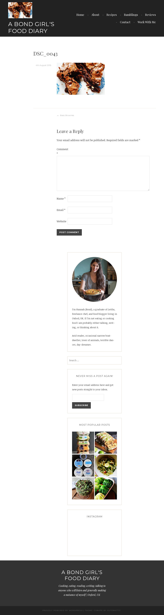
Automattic (114, 610)
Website (61, 221)
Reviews (150, 14)
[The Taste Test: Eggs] (83, 443)
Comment (62, 151)
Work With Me (147, 22)
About (95, 14)
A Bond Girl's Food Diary (31, 27)
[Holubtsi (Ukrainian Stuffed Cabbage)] (106, 488)
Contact (125, 22)
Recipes (112, 14)
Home (80, 14)
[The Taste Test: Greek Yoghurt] (83, 465)
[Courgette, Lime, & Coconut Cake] (106, 443)
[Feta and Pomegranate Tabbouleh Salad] (83, 488)
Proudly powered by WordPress (62, 610)
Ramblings (131, 14)
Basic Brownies (67, 115)
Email (61, 210)
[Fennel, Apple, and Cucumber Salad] (106, 465)
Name (61, 198)
